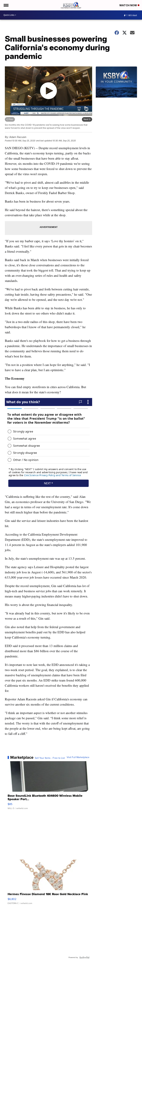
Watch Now (128, 5)
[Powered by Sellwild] (84, 957)
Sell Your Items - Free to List (50, 758)
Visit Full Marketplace (78, 757)
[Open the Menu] (6, 5)
